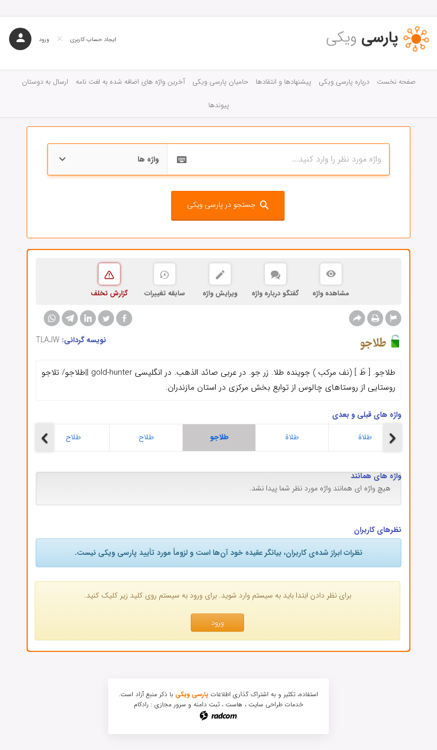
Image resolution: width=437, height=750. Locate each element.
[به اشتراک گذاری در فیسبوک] (124, 318)
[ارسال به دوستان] (357, 318)
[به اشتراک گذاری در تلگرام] (70, 318)
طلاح (73, 437)
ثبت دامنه (206, 704)
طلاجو (219, 437)
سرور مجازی (170, 704)
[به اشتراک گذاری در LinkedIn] (88, 318)
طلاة (292, 437)
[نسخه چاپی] (375, 318)
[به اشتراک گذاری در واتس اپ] (52, 318)
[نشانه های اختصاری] (393, 318)
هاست (233, 704)
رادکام (141, 704)
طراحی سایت (265, 704)
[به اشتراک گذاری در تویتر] (106, 318)
